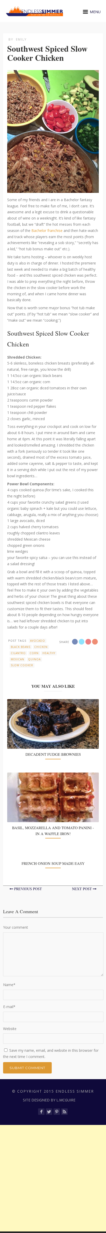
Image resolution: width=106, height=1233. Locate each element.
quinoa (34, 659)
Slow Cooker (22, 665)
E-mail (9, 1006)
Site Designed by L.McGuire (49, 1100)
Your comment (15, 927)
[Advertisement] (53, 1178)
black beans (20, 647)
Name (9, 984)
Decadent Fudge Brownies (53, 754)
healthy (48, 653)
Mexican (17, 659)
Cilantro (18, 653)
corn (34, 653)
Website (9, 1028)
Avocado (37, 640)
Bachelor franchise (47, 230)
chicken (41, 647)
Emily (21, 39)
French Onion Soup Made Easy (53, 863)
